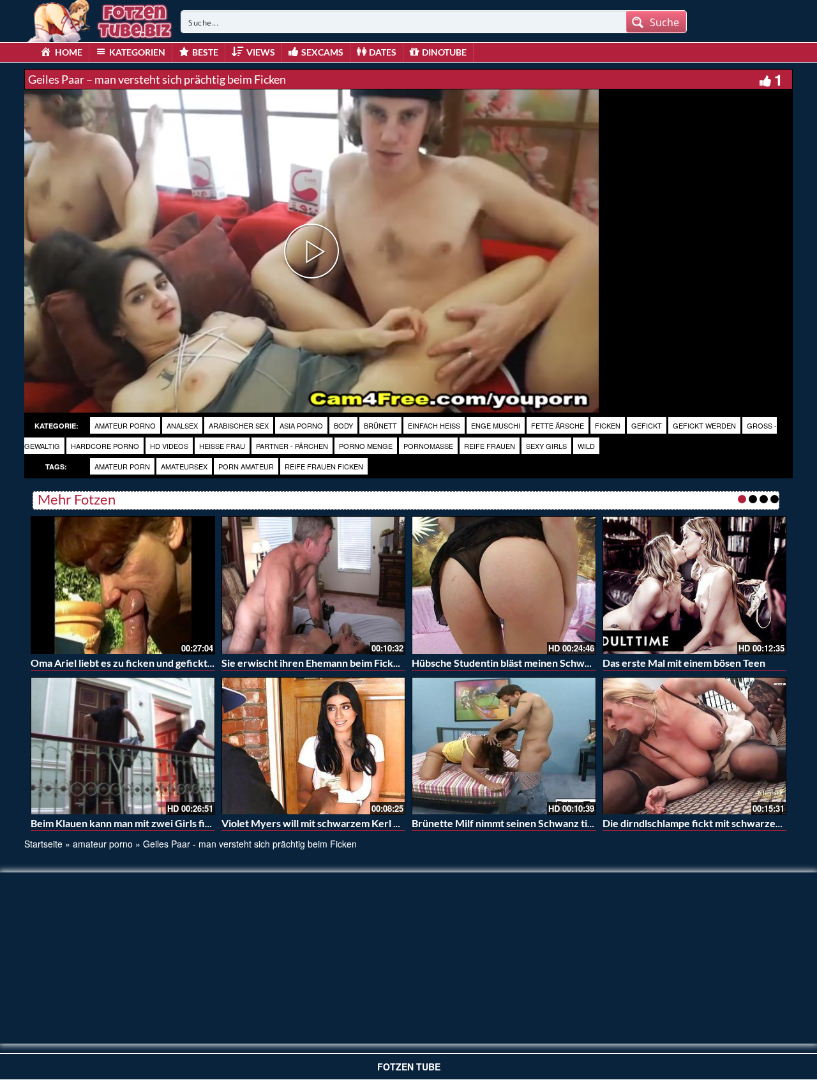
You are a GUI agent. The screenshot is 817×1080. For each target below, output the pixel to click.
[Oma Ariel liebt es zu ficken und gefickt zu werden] (123, 585)
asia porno (301, 425)
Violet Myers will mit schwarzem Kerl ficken (321, 823)
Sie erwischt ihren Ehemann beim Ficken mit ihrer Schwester (359, 663)
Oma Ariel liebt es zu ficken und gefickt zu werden (144, 663)
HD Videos (169, 446)
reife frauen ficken (324, 466)
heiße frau (222, 446)
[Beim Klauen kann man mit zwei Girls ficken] (123, 746)
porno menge (366, 446)
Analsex (182, 425)
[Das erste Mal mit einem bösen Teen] (695, 585)
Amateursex (184, 466)
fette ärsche (557, 425)
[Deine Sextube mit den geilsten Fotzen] (100, 19)
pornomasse (428, 446)
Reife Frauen (489, 446)
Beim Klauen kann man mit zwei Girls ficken (129, 823)
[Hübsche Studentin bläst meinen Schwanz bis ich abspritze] (504, 585)
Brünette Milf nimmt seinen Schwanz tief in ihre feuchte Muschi (556, 823)
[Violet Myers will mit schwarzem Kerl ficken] (313, 746)
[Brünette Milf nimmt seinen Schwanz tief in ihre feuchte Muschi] (504, 746)
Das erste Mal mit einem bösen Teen (684, 663)
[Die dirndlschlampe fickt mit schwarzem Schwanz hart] (695, 746)
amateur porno (125, 425)
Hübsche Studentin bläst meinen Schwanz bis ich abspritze (543, 663)
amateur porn (122, 466)
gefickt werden (704, 425)
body (343, 425)
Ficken (607, 425)
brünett (380, 425)
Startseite (43, 843)
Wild (586, 446)
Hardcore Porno (105, 446)
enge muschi (495, 425)
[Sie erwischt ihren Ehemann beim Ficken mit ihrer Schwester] (313, 585)
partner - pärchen (292, 446)
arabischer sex (239, 425)
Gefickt (646, 425)
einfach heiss (434, 425)
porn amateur (246, 466)
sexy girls (546, 446)
